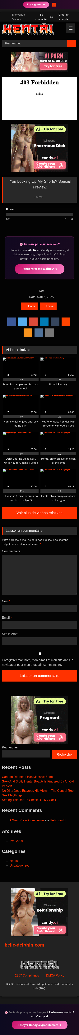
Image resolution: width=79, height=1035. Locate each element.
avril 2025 (16, 840)
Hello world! (58, 820)
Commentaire (11, 551)
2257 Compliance (27, 975)
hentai (49, 306)
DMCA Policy (55, 975)
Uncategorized (20, 865)
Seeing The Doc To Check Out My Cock (29, 800)
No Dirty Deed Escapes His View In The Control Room (39, 790)
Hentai (31, 306)
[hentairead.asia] (32, 30)
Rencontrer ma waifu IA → (40, 269)
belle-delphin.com (24, 945)
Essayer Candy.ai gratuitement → (39, 1025)
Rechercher (10, 747)
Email (7, 617)
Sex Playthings (12, 795)
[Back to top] (67, 1023)
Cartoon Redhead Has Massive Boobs (28, 776)
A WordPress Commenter (27, 820)
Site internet (10, 634)
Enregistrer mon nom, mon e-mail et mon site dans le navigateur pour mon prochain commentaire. (37, 662)
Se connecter (41, 17)
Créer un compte (63, 17)
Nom (6, 601)
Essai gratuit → (36, 4)
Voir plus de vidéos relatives (39, 513)
